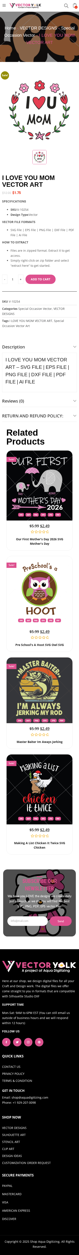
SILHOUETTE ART (14, 1135)
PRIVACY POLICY (13, 1074)
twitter (17, 1042)
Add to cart (40, 279)
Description (13, 347)
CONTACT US (11, 1067)
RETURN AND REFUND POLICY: (32, 416)
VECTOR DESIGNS (38, 28)
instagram (28, 1042)
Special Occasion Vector (35, 309)
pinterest (39, 1042)
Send (61, 921)
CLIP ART (8, 1149)
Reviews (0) (13, 401)
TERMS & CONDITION (17, 1081)
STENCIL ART (11, 1142)
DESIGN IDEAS (12, 1156)
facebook (6, 1042)
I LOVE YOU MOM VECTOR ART (30, 321)
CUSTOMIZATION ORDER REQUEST (26, 1163)
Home (10, 28)
